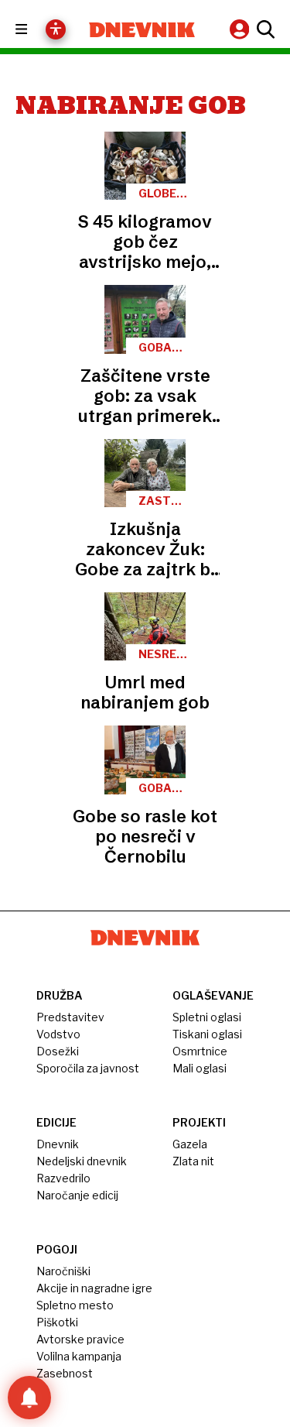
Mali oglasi (199, 1068)
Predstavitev (70, 1017)
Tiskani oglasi (207, 1034)
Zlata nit (193, 1161)
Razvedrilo (63, 1178)
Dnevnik (57, 1144)
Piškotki (57, 1322)
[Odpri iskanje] (264, 29)
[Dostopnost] (56, 29)
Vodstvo (58, 1034)
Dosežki (57, 1051)
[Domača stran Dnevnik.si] (142, 29)
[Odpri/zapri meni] (35, 30)
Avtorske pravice (80, 1339)
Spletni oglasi (206, 1017)
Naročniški (63, 1271)
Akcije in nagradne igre (94, 1288)
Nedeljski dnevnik (81, 1161)
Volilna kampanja (78, 1356)
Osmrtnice (199, 1051)
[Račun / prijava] (241, 29)
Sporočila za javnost (87, 1068)
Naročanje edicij (77, 1195)
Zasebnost (64, 1373)
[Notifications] (29, 1397)
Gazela (189, 1144)
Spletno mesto (75, 1305)
